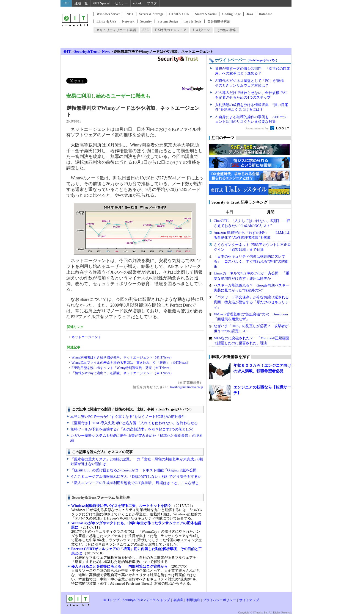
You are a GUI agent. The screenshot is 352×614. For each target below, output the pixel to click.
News (106, 51)
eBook (137, 3)
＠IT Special (101, 3)
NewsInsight (193, 89)
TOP (66, 3)
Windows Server (108, 14)
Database (265, 14)
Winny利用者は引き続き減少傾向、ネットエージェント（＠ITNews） (123, 357)
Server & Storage (151, 14)
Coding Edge (231, 14)
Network (128, 21)
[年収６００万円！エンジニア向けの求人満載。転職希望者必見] (220, 371)
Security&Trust (86, 51)
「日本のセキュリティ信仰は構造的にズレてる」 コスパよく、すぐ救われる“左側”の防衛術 (251, 261)
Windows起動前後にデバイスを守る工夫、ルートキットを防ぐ (121, 506)
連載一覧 (81, 3)
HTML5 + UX (179, 14)
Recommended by (258, 128)
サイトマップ (249, 600)
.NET (129, 14)
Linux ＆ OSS (106, 21)
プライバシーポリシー (219, 600)
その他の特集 (226, 30)
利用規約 (193, 600)
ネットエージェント (86, 337)
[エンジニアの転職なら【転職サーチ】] (220, 393)
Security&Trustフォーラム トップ (146, 600)
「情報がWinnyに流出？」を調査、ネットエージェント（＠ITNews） (123, 373)
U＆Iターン (201, 30)
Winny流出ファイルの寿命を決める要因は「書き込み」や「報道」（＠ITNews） (131, 363)
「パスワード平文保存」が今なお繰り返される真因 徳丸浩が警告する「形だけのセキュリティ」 (251, 302)
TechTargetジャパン (262, 60)
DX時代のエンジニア (170, 30)
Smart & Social (205, 14)
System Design (168, 21)
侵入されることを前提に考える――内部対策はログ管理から (119, 566)
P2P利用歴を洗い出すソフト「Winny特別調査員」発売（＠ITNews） (122, 368)
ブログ (152, 3)
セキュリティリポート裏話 (116, 30)
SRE (145, 30)
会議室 (178, 600)
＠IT (67, 51)
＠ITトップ (111, 600)
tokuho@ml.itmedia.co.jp (186, 387)
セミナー (121, 3)
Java (249, 14)
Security (146, 21)
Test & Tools (193, 21)
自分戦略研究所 (218, 21)
